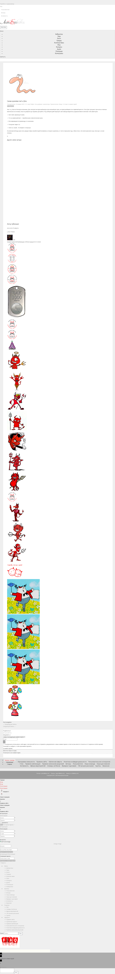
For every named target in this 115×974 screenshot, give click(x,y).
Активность (24, 766)
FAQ (7, 907)
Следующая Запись (9, 726)
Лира (7, 870)
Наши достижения (103, 764)
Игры (7, 878)
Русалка (24, 166)
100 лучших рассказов (85, 766)
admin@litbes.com (45, 773)
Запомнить (5, 822)
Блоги (8, 872)
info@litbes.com (75, 773)
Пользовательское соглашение (99, 762)
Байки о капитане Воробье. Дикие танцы (37, 192)
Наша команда (90, 764)
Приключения (54, 104)
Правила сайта (41, 762)
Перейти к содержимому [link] (7, 4)
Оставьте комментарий (70, 104)
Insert (16, 972)
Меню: (5, 866)
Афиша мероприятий (37, 766)
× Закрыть (3, 863)
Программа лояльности (26, 762)
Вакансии (106, 766)
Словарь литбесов (53, 766)
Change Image (57, 844)
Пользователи (78, 764)
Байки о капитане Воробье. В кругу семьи (58, 218)
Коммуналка (9, 886)
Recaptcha (3, 839)
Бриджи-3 (6, 791)
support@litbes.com (60, 773)
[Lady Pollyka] (10, 240)
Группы (98, 766)
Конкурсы (9, 880)
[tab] (9, 760)
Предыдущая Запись (10, 724)
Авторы (68, 764)
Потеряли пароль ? (8, 824)
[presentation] (9, 760)
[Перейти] (14, 166)
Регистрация (3, 815)
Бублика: (6, 888)
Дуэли (8, 882)
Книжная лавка (10, 876)
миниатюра (46, 104)
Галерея (8, 874)
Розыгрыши (9, 884)
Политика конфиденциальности (75, 762)
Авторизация (3, 827)
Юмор (60, 104)
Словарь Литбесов (11, 909)
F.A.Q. (21, 764)
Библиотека (9, 868)
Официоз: (6, 917)
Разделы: (6, 905)
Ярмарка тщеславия (69, 766)
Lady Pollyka (11, 232)
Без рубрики (38, 104)
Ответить (4, 967)
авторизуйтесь (7, 733)
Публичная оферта (55, 762)
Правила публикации (32, 764)
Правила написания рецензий (53, 764)
